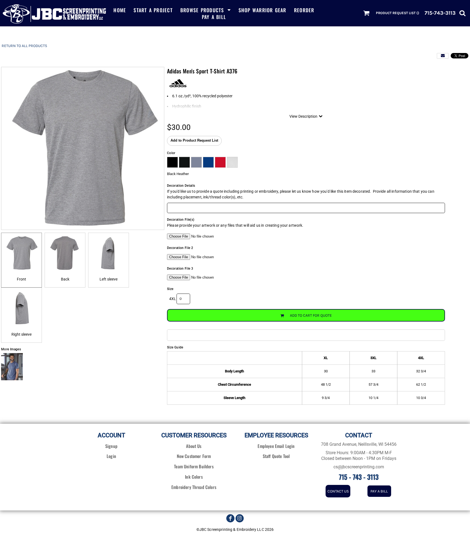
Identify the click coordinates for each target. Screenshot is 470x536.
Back (65, 279)
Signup (111, 446)
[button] (206, 9)
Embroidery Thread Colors (193, 487)
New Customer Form (194, 456)
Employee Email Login (276, 446)
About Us (193, 446)
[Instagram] (240, 518)
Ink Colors (194, 476)
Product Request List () (397, 13)
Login (111, 456)
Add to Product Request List (194, 140)
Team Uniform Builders (193, 466)
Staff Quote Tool (276, 456)
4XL (172, 299)
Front (21, 279)
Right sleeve (21, 334)
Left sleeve (109, 279)
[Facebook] (230, 518)
